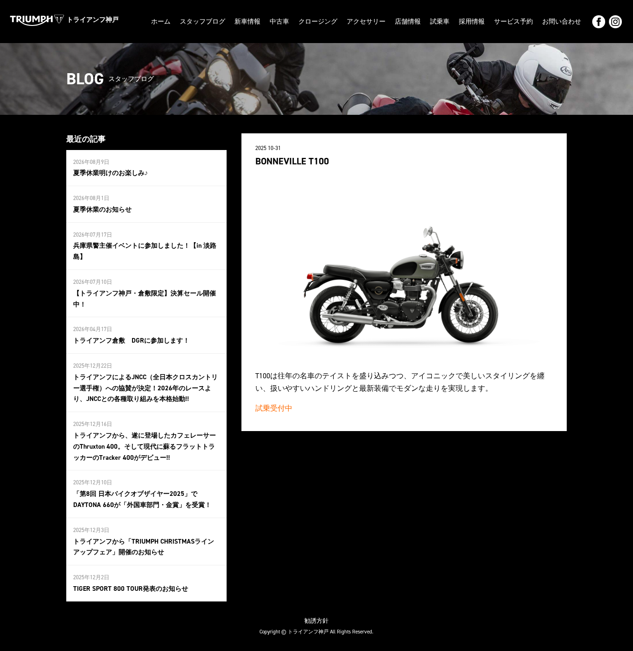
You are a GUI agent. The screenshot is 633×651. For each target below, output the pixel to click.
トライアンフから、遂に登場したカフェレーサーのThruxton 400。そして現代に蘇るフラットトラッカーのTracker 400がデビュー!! (144, 446)
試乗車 (439, 21)
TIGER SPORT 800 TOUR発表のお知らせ (130, 588)
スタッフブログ (202, 21)
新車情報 (247, 21)
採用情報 (472, 21)
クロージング (317, 21)
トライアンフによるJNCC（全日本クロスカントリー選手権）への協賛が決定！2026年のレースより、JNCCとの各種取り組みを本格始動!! (145, 388)
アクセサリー (366, 21)
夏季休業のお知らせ (102, 209)
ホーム (161, 21)
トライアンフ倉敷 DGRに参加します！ (131, 340)
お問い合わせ (561, 21)
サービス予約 (513, 21)
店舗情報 (408, 21)
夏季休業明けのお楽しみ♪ (110, 173)
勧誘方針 (316, 621)
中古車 (279, 21)
